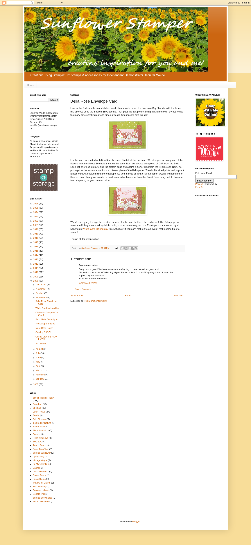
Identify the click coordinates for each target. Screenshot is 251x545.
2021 (36, 225)
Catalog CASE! (43, 332)
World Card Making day (96, 229)
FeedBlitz (200, 187)
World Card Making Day (47, 308)
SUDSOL (37, 441)
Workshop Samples (45, 323)
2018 (36, 238)
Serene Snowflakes (42, 498)
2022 (36, 221)
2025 (36, 208)
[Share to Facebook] (133, 248)
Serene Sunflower (42, 453)
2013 (36, 259)
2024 (36, 212)
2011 (36, 268)
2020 (36, 229)
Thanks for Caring (42, 483)
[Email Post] (116, 248)
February (40, 374)
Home (30, 84)
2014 (36, 255)
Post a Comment (83, 289)
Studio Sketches (41, 501)
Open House (39, 411)
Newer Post (77, 295)
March (39, 370)
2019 (36, 233)
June (38, 357)
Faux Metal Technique (46, 319)
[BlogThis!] (126, 248)
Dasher (36, 468)
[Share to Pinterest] (136, 248)
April (38, 366)
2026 (36, 203)
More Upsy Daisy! (44, 328)
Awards (36, 434)
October (40, 293)
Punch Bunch (39, 445)
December (41, 284)
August (39, 349)
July (38, 353)
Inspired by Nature (42, 423)
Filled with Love (40, 438)
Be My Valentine (41, 464)
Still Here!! (40, 343)
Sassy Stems (39, 479)
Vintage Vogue (40, 460)
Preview (199, 184)
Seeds (36, 415)
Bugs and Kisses (41, 490)
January (40, 379)
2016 (36, 246)
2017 (36, 242)
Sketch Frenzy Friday (43, 398)
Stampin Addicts (41, 430)
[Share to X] (129, 248)
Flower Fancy (39, 475)
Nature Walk (39, 426)
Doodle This (39, 494)
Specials (37, 408)
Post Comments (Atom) (95, 301)
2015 (36, 251)
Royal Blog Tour (41, 449)
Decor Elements (41, 471)
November (41, 289)
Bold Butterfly (39, 486)
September (41, 297)
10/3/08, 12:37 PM (88, 282)
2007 (36, 384)
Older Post (178, 295)
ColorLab (37, 404)
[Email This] (122, 248)
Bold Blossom (39, 419)
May (38, 362)
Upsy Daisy (38, 456)
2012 (36, 264)
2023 (36, 216)
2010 (36, 272)
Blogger (136, 521)
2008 (36, 281)
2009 (36, 276)
